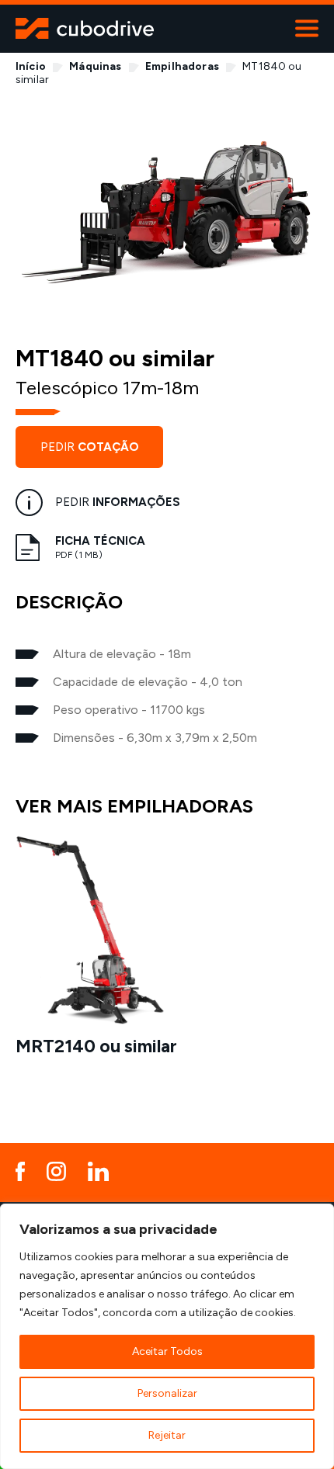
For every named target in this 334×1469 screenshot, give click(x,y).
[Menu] (306, 28)
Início (31, 66)
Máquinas (95, 66)
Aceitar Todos (167, 1351)
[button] (299, 949)
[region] (167, 1336)
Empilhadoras (182, 66)
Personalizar (167, 1393)
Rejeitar (167, 1435)
